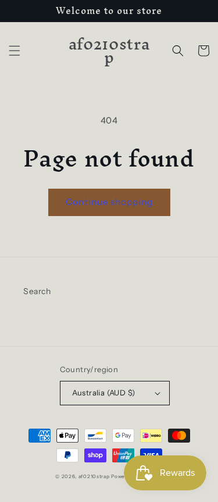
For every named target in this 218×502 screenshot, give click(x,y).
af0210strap (94, 476)
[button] (14, 50)
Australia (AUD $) (103, 392)
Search (37, 291)
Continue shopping (109, 201)
